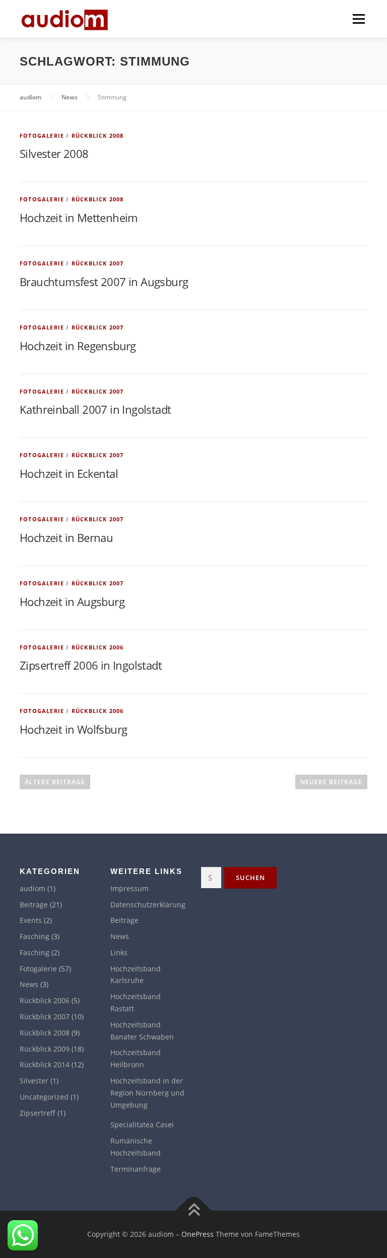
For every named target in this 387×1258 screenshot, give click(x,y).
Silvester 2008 (54, 153)
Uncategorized (44, 1097)
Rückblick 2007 (98, 263)
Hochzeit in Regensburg (78, 345)
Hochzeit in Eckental (69, 473)
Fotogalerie (42, 135)
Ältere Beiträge (55, 782)
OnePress (197, 1234)
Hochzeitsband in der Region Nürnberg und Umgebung (147, 1093)
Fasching (34, 936)
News (29, 984)
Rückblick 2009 (45, 1049)
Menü (358, 19)
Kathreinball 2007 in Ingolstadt (95, 409)
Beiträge (34, 904)
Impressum (129, 888)
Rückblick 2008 (98, 135)
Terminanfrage (135, 1169)
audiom (32, 888)
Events (31, 920)
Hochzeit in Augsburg (72, 601)
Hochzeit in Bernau (66, 537)
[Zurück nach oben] (194, 1211)
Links (118, 952)
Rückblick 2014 (45, 1064)
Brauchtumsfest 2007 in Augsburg (104, 281)
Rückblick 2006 (98, 647)
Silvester (34, 1080)
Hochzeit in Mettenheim (79, 217)
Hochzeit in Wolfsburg (73, 729)
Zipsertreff (37, 1113)
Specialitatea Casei (142, 1124)
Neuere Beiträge (331, 782)
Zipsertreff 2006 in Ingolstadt (91, 665)
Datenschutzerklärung (147, 904)
